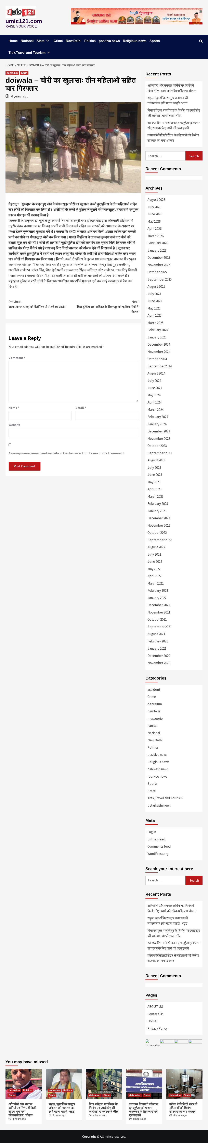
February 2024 (157, 417)
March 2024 (155, 409)
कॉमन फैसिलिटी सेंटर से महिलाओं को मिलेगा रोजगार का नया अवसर (173, 138)
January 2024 (156, 424)
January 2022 (156, 598)
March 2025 (155, 323)
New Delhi (73, 41)
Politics (90, 41)
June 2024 (154, 388)
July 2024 (154, 380)
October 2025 (157, 272)
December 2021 (158, 605)
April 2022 (154, 576)
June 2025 (154, 301)
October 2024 (157, 359)
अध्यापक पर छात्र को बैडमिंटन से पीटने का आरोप (37, 304)
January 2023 (156, 511)
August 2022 (156, 547)
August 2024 (156, 373)
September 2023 (159, 453)
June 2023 (154, 474)
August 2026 (156, 199)
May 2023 (153, 482)
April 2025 (154, 315)
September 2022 (159, 540)
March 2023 (155, 496)
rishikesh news (158, 769)
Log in (151, 832)
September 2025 (159, 279)
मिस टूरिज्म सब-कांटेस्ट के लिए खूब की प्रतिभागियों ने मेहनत (107, 306)
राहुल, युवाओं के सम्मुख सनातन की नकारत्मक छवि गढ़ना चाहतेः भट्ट (167, 100)
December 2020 (158, 655)
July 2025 (154, 294)
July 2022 (154, 554)
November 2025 (158, 265)
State (40, 41)
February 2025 (157, 330)
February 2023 (157, 503)
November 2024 (158, 351)
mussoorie (155, 718)
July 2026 (154, 207)
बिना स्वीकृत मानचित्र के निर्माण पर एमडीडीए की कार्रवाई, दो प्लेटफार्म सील (173, 113)
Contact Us (155, 1014)
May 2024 (153, 395)
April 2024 (154, 402)
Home (13, 41)
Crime (58, 41)
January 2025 (156, 337)
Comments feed (159, 846)
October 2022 (157, 532)
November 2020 (158, 663)
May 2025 (153, 308)
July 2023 (154, 467)
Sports (155, 41)
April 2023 (154, 489)
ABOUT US (155, 1006)
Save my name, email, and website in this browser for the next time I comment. (67, 453)
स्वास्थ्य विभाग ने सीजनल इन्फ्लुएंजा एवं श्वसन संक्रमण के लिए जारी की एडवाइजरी (173, 125)
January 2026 (156, 250)
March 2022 (155, 583)
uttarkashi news (159, 805)
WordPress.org (158, 853)
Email (81, 408)
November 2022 (158, 525)
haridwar (153, 711)
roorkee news (157, 776)
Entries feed (156, 839)
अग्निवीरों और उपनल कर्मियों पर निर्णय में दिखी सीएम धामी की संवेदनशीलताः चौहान (171, 88)
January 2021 (156, 648)
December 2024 (158, 344)
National (27, 41)
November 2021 (158, 612)
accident (153, 689)
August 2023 (156, 460)
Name (14, 408)
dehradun (12, 73)
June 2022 (154, 561)
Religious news (134, 41)
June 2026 (154, 214)
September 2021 (159, 627)
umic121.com (23, 21)
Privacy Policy (157, 1028)
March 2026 (155, 236)
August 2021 (156, 634)
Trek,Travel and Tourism (27, 52)
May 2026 (153, 221)
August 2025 (156, 286)
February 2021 (157, 641)
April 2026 (154, 228)
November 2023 (158, 438)
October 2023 (157, 445)
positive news (109, 41)
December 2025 (158, 257)
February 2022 (157, 590)
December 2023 (158, 431)
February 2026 (157, 243)
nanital (152, 725)
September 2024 (159, 366)
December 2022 (158, 518)
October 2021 (157, 619)
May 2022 (153, 569)
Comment (17, 358)
